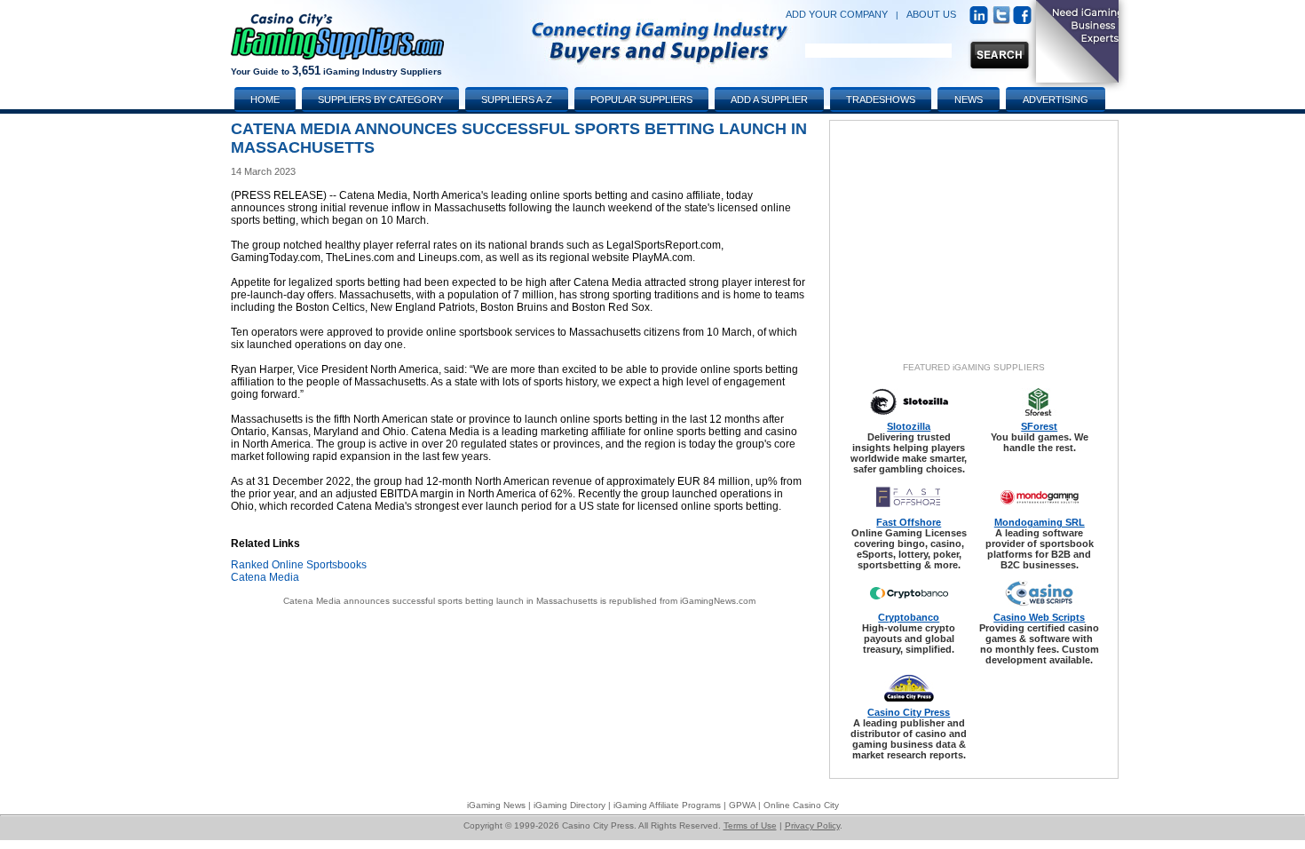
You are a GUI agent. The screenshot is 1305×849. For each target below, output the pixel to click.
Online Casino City (801, 805)
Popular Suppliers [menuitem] (641, 99)
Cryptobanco (908, 617)
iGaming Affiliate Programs (667, 805)
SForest (1039, 426)
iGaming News (496, 805)
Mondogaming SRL (1039, 522)
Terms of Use (750, 825)
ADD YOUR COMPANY (837, 14)
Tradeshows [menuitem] (880, 99)
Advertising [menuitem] (1055, 99)
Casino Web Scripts (1039, 617)
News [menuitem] (968, 99)
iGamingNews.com (717, 601)
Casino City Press (908, 712)
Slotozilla (908, 426)
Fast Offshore (908, 522)
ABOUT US (931, 14)
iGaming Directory (569, 805)
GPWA (742, 805)
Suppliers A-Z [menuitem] (516, 99)
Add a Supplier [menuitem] (769, 99)
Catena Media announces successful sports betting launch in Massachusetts (440, 601)
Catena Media (265, 577)
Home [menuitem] (265, 99)
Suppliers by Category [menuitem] (380, 99)
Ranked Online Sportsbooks (299, 565)
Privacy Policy (812, 825)
